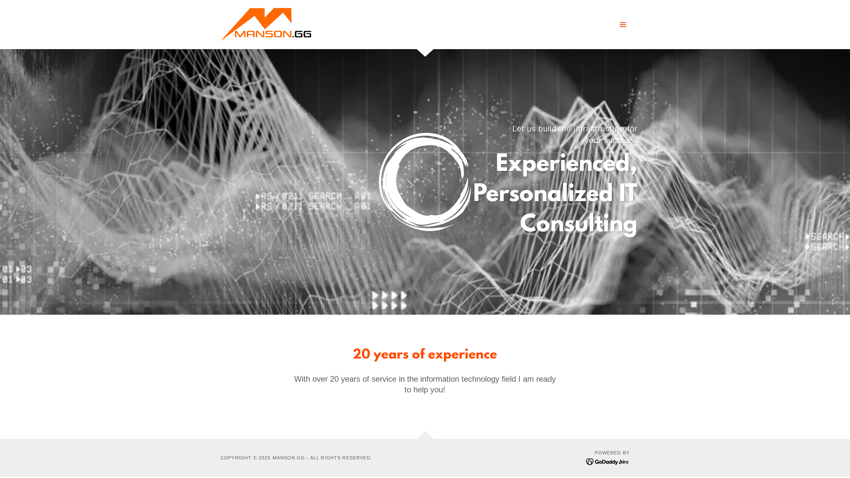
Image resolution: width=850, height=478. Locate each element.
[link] (265, 24)
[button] (623, 24)
